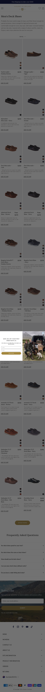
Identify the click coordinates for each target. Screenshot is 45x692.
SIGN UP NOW (11, 353)
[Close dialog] (43, 333)
